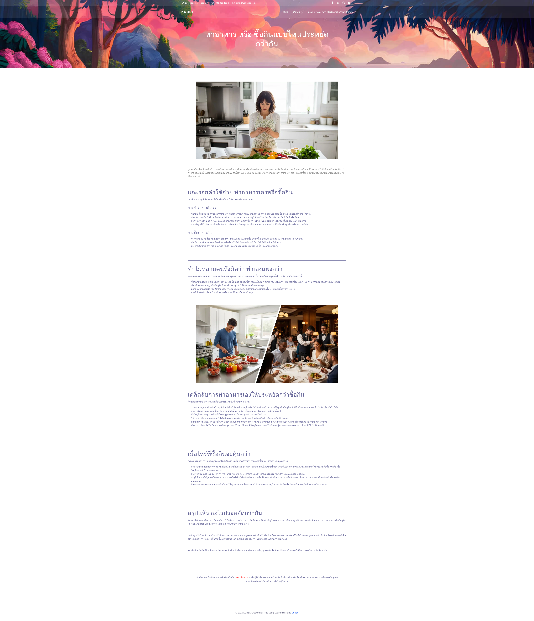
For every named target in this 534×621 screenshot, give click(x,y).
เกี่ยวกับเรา (298, 12)
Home (285, 12)
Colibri (295, 612)
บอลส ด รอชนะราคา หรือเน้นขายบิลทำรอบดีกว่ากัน (330, 12)
